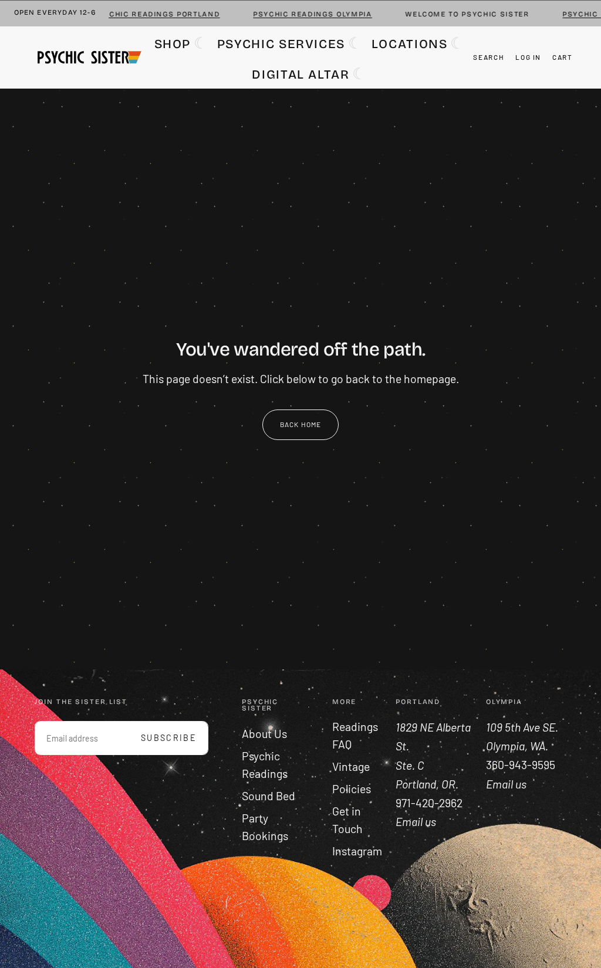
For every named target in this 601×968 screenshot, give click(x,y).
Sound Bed (268, 796)
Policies (351, 789)
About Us (264, 733)
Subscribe (169, 738)
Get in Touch (347, 819)
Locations (410, 44)
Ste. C (411, 764)
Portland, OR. (428, 784)
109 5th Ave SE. (523, 727)
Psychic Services (281, 44)
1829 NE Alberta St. (433, 736)
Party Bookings (265, 826)
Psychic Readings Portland (146, 14)
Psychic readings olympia (302, 14)
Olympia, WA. (518, 746)
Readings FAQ (355, 735)
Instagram (357, 851)
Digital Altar (300, 74)
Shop (172, 44)
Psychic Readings (265, 764)
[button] (488, 57)
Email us (506, 784)
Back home (301, 424)
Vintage (351, 766)
